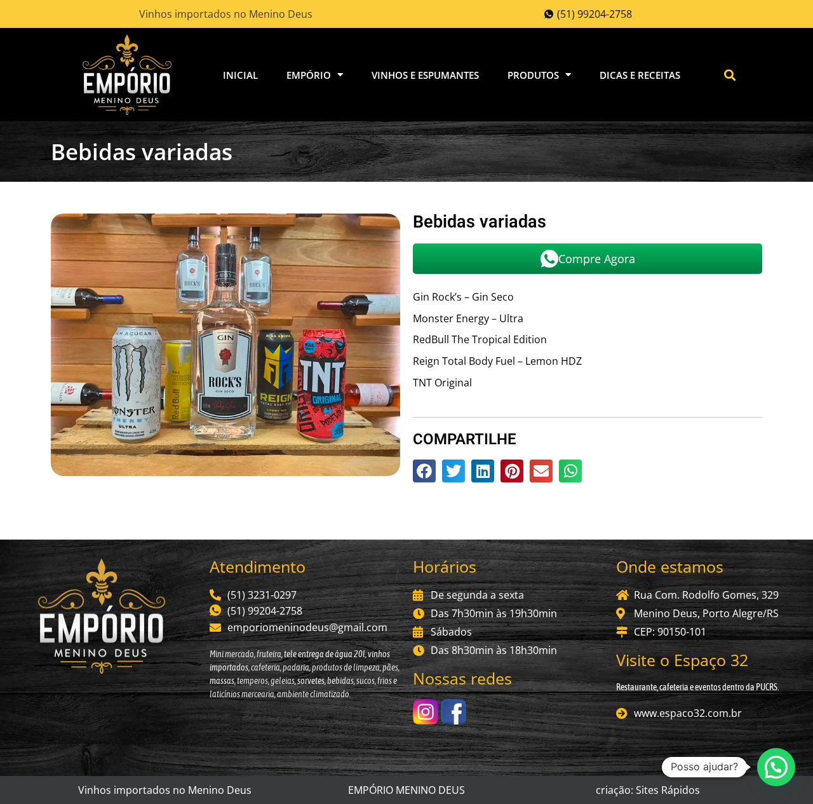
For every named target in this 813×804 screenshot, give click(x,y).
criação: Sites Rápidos (648, 790)
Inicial (240, 75)
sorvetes (311, 681)
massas (222, 681)
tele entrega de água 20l (324, 654)
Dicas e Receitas (640, 75)
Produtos (533, 75)
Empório (308, 75)
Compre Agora (596, 258)
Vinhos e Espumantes (425, 75)
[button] (730, 74)
